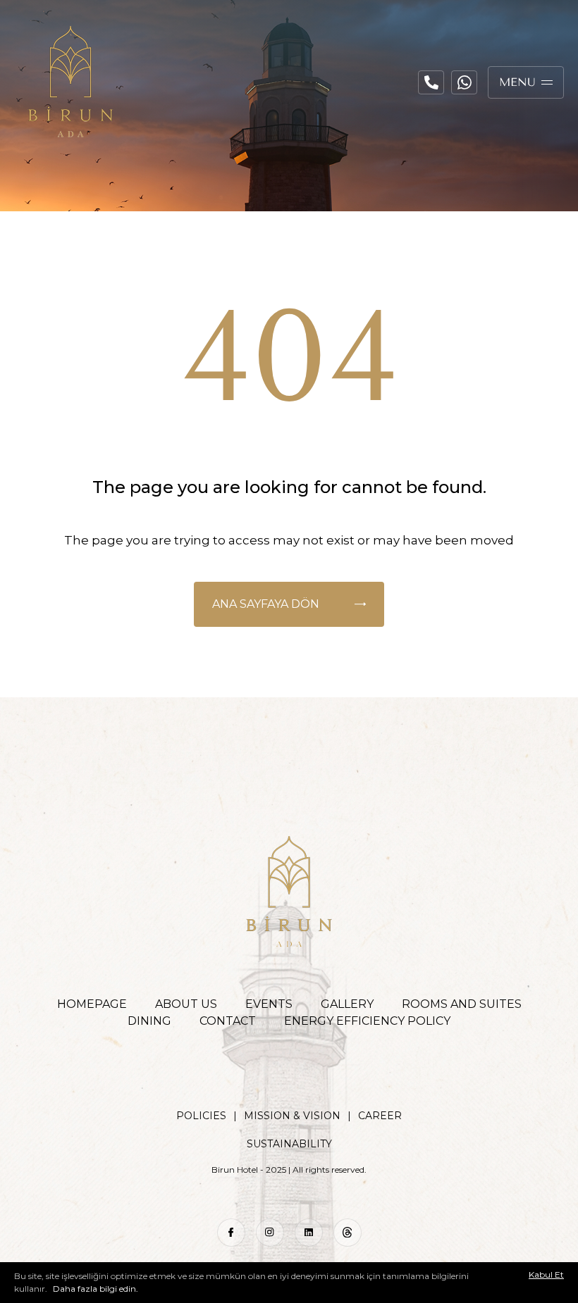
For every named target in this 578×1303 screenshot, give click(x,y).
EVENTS (269, 1004)
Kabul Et (546, 1275)
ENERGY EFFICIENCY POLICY (367, 1021)
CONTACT (227, 1021)
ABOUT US (186, 1004)
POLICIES (201, 1115)
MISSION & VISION (292, 1115)
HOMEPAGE (92, 1004)
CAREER (380, 1115)
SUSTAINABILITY (289, 1143)
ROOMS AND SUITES (462, 1004)
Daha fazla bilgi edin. (94, 1288)
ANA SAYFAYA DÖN (265, 604)
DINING (149, 1021)
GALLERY (347, 1004)
